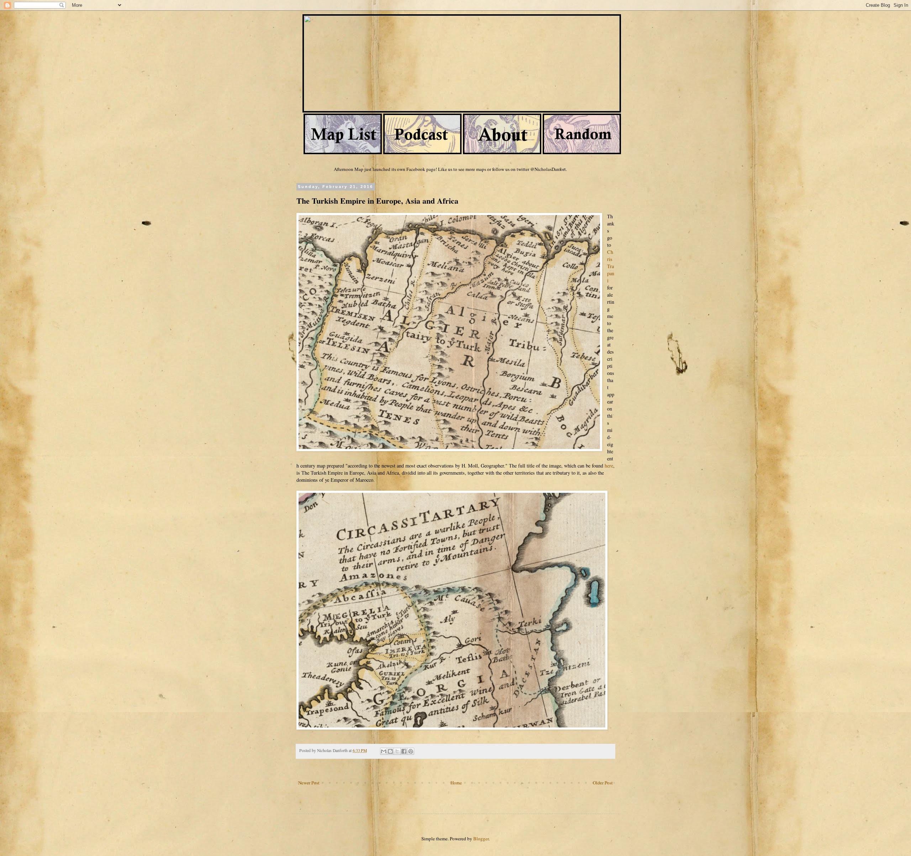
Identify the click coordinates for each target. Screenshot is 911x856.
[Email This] (383, 751)
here (609, 465)
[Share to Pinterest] (410, 751)
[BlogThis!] (390, 751)
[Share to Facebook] (403, 751)
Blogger (481, 838)
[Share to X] (397, 751)
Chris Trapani (610, 266)
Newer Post (309, 782)
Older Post (603, 782)
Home (456, 782)
